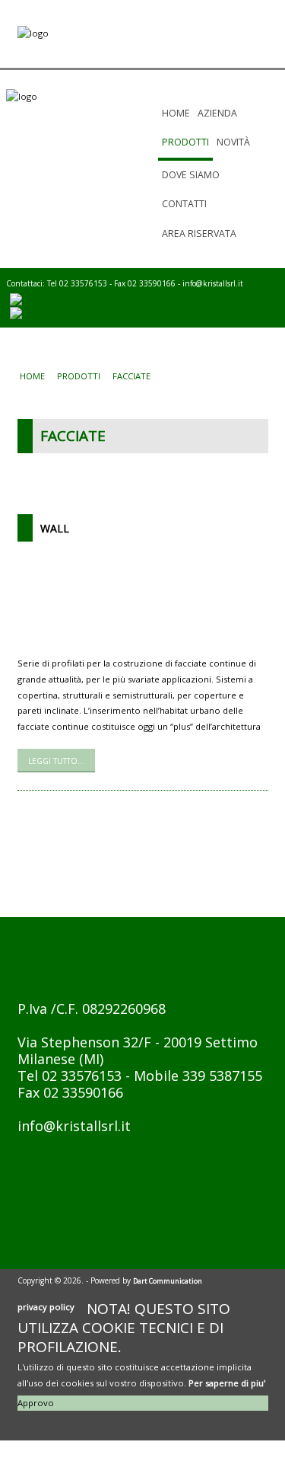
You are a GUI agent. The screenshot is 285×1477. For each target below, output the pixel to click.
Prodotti (185, 142)
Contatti (184, 203)
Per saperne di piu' (226, 1383)
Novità (233, 142)
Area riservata (199, 233)
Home (176, 113)
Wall (54, 528)
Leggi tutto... (56, 761)
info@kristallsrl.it (212, 283)
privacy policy (45, 1306)
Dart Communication (167, 1281)
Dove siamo (191, 174)
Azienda (217, 113)
